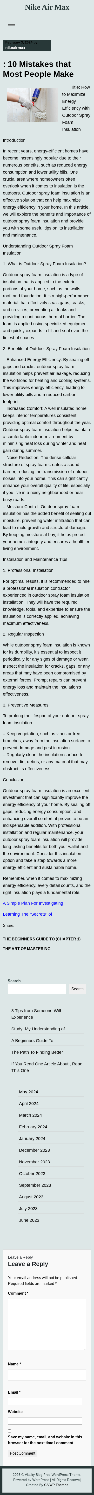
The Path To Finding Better (37, 1052)
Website (15, 1412)
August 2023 (31, 1196)
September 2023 (35, 1185)
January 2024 (32, 1138)
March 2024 (30, 1115)
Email (14, 1392)
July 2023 (28, 1208)
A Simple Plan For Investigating (33, 903)
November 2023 (34, 1161)
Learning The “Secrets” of (27, 914)
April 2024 (29, 1103)
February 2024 (33, 1126)
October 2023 (32, 1173)
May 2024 (28, 1091)
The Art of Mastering (26, 949)
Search (14, 981)
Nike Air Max (47, 7)
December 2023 (34, 1150)
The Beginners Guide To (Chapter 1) (42, 939)
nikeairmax (15, 48)
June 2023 (29, 1220)
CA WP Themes (56, 1485)
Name (14, 1364)
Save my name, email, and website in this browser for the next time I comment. (45, 1440)
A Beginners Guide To (32, 1040)
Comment (18, 1293)
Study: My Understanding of (38, 1028)
